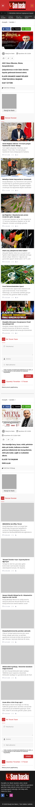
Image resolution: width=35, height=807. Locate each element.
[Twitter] (7, 795)
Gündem (11, 22)
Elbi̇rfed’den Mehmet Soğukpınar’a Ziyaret (21, 13)
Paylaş (8, 29)
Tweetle (17, 29)
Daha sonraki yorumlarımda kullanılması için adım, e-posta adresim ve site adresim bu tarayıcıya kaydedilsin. (18, 371)
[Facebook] (2, 795)
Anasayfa (4, 22)
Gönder (27, 29)
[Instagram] (11, 795)
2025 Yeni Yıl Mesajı (9, 88)
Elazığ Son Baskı (9, 53)
